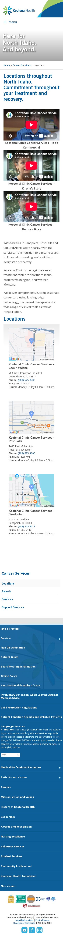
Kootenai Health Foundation (18, 876)
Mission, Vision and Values (17, 797)
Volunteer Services (12, 846)
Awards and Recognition (16, 826)
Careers (6, 787)
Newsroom (8, 886)
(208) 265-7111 (26, 526)
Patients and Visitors (14, 777)
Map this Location (24, 920)
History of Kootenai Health (18, 807)
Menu (13, 22)
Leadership (8, 816)
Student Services (11, 856)
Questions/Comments (24, 923)
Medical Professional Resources (21, 767)
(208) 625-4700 (26, 380)
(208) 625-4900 (26, 453)
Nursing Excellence (13, 836)
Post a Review (42, 920)
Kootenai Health (19, 10)
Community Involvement (16, 866)
